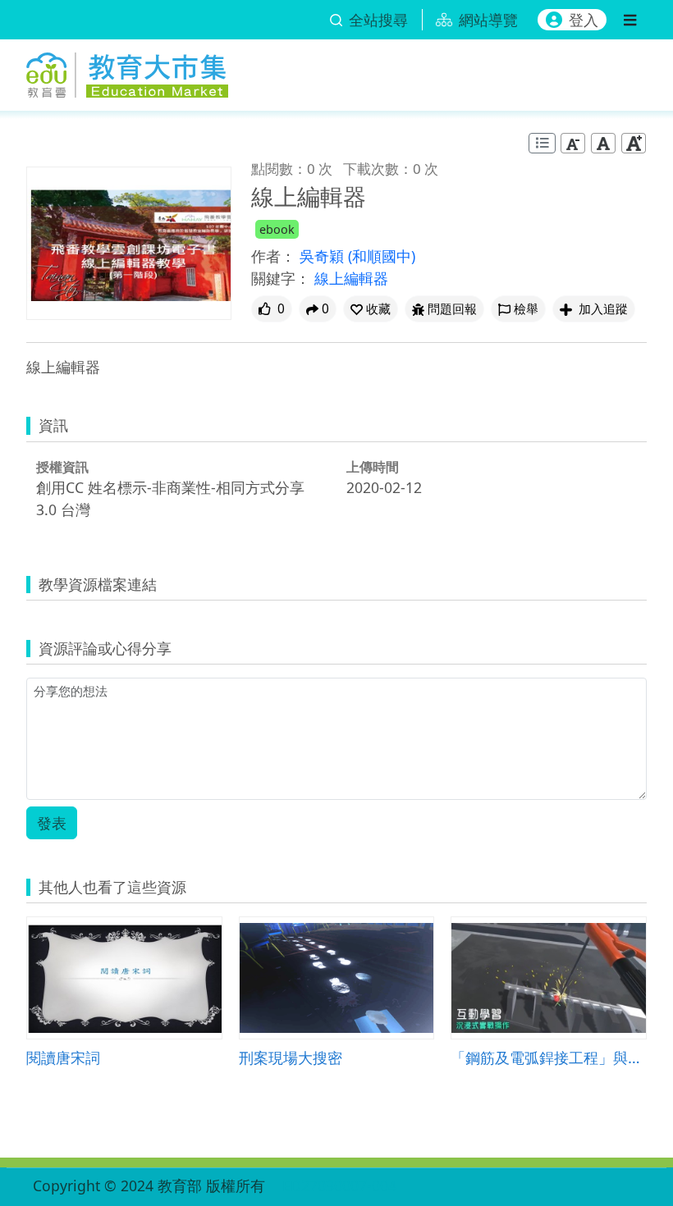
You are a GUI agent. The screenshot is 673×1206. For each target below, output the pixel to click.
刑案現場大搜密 (290, 1057)
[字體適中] (603, 143)
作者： (273, 256)
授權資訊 (62, 467)
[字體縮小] (573, 143)
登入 (583, 20)
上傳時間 (372, 467)
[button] (370, 308)
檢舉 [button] (526, 308)
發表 (51, 823)
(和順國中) (381, 256)
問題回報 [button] (452, 308)
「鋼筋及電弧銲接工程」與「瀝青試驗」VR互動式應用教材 (549, 1057)
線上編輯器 (351, 278)
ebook (277, 229)
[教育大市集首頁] (127, 72)
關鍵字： (280, 278)
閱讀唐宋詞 (63, 1057)
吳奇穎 (324, 256)
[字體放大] (633, 143)
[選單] (630, 19)
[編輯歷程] (542, 143)
